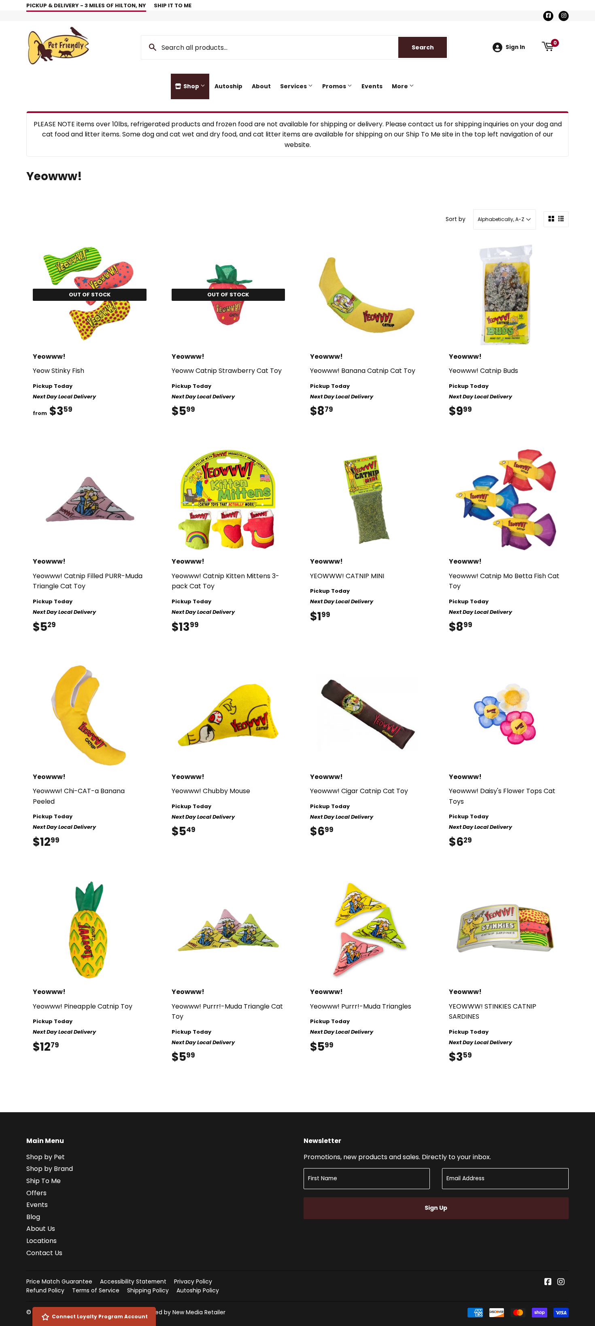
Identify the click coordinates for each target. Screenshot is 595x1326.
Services (294, 86)
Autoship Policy (197, 1290)
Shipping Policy (148, 1290)
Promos (334, 86)
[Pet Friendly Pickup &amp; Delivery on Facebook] (548, 1282)
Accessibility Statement (133, 1281)
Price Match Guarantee (59, 1281)
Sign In (515, 47)
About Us (40, 1228)
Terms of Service (95, 1290)
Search (429, 47)
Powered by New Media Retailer (181, 1312)
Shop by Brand (49, 1168)
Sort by (455, 219)
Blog (33, 1217)
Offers (36, 1193)
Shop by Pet (45, 1157)
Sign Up (436, 1208)
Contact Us (44, 1253)
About (261, 86)
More (400, 86)
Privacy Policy (193, 1281)
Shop (191, 86)
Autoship (228, 86)
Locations (41, 1240)
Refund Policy (45, 1290)
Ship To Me (43, 1181)
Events (371, 86)
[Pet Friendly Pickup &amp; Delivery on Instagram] (561, 1282)
